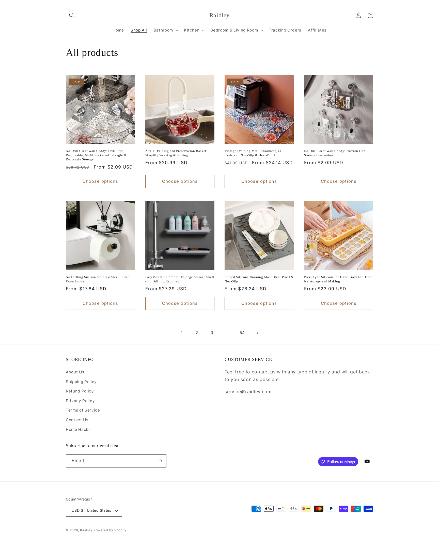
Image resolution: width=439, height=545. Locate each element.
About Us (75, 372)
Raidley (86, 530)
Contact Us (77, 419)
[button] (72, 15)
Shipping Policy (81, 381)
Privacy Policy (80, 400)
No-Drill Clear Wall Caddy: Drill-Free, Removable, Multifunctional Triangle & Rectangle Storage (96, 155)
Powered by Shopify (110, 530)
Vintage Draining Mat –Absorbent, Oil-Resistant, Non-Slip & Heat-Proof (254, 153)
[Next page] (257, 333)
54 (242, 332)
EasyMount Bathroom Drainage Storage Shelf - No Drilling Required (179, 279)
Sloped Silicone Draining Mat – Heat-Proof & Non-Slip (259, 279)
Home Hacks (78, 429)
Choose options (100, 181)
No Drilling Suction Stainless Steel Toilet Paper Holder (97, 279)
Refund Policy (80, 391)
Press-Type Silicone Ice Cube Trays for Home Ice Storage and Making (338, 279)
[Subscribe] (160, 460)
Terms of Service (83, 410)
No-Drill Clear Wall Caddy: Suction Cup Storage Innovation (335, 153)
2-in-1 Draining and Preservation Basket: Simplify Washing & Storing (176, 153)
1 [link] (182, 332)
